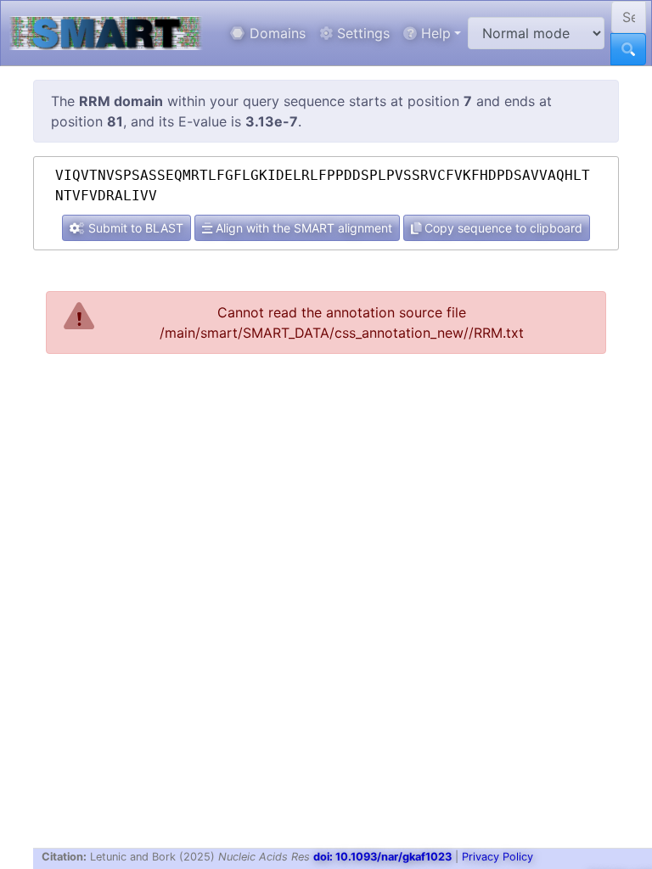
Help (434, 33)
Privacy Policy (497, 856)
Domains (275, 33)
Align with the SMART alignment (302, 228)
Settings (361, 33)
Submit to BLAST (134, 228)
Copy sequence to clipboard (501, 228)
